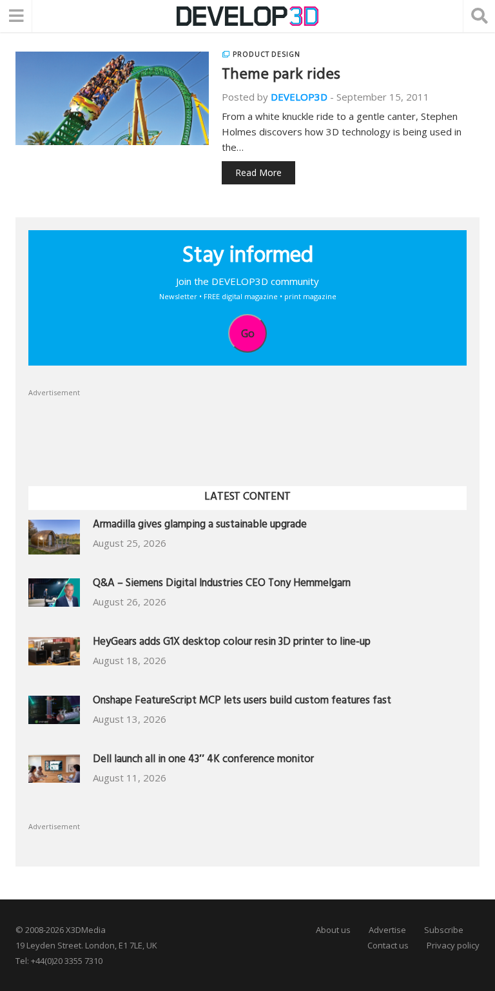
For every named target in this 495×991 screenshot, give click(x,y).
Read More (258, 172)
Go (248, 333)
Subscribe (443, 930)
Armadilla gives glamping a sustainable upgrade (200, 526)
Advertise (387, 930)
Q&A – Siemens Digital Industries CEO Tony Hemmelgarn (222, 584)
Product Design (266, 54)
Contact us (388, 945)
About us (333, 930)
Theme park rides (281, 76)
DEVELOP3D (299, 96)
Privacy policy (453, 945)
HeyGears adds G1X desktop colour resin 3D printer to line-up (232, 643)
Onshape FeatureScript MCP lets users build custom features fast (242, 702)
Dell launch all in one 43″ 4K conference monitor (203, 760)
